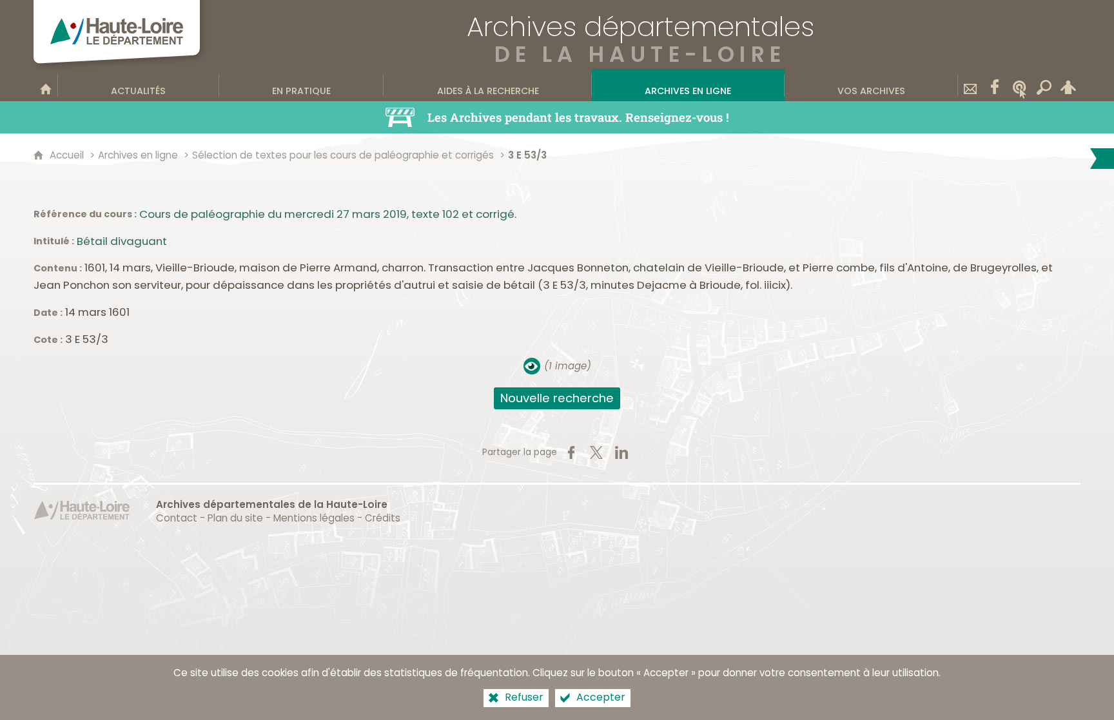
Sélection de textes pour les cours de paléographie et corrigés (343, 155)
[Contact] (970, 85)
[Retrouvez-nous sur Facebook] (994, 85)
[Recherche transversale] (1043, 85)
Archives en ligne (138, 155)
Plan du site (235, 518)
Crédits (382, 518)
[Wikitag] (1019, 85)
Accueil (67, 155)
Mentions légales (314, 518)
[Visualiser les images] (531, 366)
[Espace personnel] (1068, 85)
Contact (176, 518)
